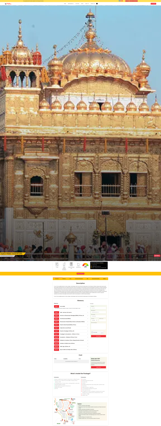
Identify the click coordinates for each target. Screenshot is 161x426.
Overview (57, 278)
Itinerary (64, 278)
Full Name (92, 306)
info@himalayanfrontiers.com (96, 266)
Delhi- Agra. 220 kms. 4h (62, 346)
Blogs (82, 3)
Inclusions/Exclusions (79, 278)
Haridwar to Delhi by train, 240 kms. (65, 343)
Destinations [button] (70, 3)
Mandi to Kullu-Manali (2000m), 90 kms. (65, 324)
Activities (77, 3)
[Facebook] (119, 0)
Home (65, 3)
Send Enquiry (98, 336)
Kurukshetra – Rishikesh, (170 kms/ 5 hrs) (66, 337)
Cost (70, 278)
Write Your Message (94, 322)
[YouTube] (122, 0)
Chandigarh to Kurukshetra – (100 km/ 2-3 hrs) (67, 334)
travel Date (92, 318)
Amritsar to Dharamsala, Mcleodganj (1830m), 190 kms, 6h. (69, 315)
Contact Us (93, 3)
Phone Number (93, 314)
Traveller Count (101, 318)
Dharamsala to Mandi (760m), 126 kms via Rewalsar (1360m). (70, 321)
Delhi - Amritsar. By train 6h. (63, 312)
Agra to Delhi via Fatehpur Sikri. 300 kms (66, 349)
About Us (87, 3)
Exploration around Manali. (63, 327)
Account (154, 3)
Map (87, 278)
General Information (95, 278)
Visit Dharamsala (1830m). (63, 318)
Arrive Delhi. (60, 306)
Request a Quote (80, 273)
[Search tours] (97, 3)
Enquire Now (98, 367)
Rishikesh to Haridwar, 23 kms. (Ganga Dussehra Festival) (69, 340)
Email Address (93, 310)
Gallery (158, 255)
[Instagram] (120, 0)
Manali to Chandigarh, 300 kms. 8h (64, 331)
